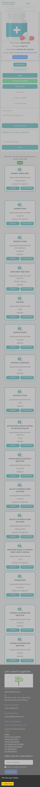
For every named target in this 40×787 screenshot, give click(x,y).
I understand (8, 784)
